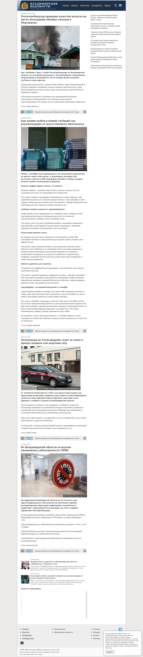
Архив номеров (59, 629)
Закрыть (110, 652)
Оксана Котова (32, 545)
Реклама (96, 635)
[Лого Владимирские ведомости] (39, 5)
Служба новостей (33, 325)
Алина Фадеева (32, 106)
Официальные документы (63, 632)
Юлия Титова (31, 433)
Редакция (96, 632)
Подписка (96, 638)
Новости (74, 6)
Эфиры (107, 6)
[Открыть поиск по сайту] (116, 6)
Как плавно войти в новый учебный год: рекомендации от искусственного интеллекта (56, 576)
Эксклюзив (84, 6)
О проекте (96, 629)
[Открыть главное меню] (120, 6)
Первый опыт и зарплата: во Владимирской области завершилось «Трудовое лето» (53, 562)
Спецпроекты (96, 6)
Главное (65, 6)
